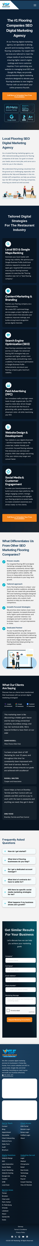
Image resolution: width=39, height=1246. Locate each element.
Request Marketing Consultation (19, 1020)
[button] (35, 5)
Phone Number (10, 985)
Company (8, 956)
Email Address (10, 976)
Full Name (9, 966)
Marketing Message (12, 995)
